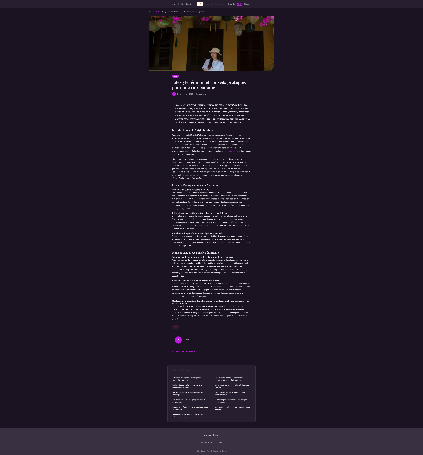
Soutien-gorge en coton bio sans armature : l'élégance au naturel (188, 415)
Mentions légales (207, 442)
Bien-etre (188, 4)
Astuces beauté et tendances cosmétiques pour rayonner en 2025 (190, 408)
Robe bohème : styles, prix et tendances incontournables (230, 393)
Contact (219, 442)
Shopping (247, 4)
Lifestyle (231, 4)
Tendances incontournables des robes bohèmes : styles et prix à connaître (229, 379)
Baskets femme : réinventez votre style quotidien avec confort (187, 386)
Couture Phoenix (214, 4)
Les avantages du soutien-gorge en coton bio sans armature (189, 401)
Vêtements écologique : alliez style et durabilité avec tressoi (186, 379)
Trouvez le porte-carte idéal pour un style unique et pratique (231, 401)
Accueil (151, 12)
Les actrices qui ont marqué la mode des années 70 (187, 393)
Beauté (180, 4)
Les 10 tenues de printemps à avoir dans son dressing (232, 386)
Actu (173, 4)
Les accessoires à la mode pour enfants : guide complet (232, 408)
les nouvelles (229, 151)
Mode (239, 4)
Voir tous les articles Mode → (183, 351)
